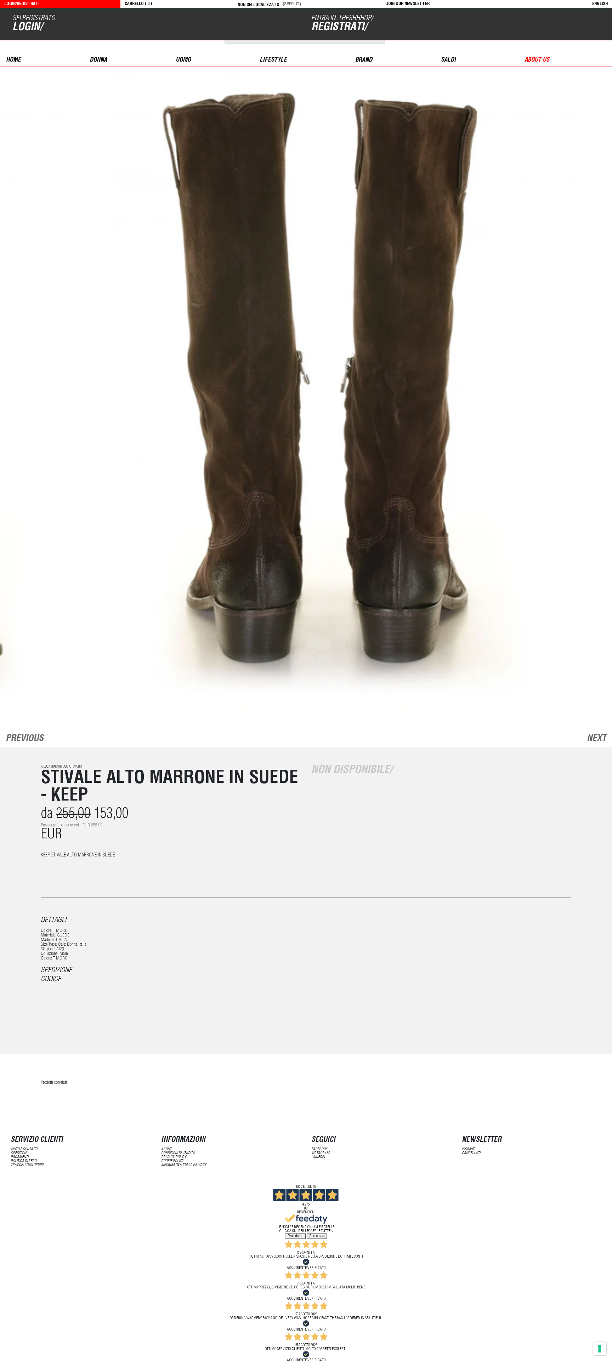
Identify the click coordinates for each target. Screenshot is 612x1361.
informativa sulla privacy (183, 1165)
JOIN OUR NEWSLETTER (408, 4)
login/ (27, 27)
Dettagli (53, 920)
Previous (25, 739)
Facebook (319, 1149)
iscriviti (468, 1149)
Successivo (317, 1236)
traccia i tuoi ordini (27, 1165)
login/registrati (21, 4)
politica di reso (23, 1161)
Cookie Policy (172, 1161)
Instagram (320, 1153)
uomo (183, 60)
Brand (363, 60)
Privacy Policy (173, 1157)
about (166, 1149)
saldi (448, 60)
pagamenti (19, 1157)
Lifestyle (273, 60)
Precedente (295, 1236)
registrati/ (339, 27)
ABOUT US (537, 60)
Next (596, 739)
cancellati (471, 1153)
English (600, 4)
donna (98, 60)
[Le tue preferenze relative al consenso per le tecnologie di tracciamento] (599, 1348)
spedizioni (19, 1153)
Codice (51, 979)
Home (13, 60)
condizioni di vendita (178, 1153)
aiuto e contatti (24, 1149)
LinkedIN (318, 1157)
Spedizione (56, 970)
